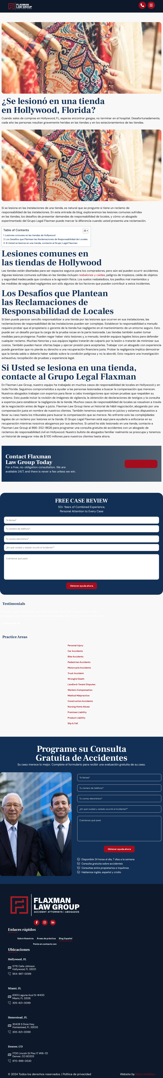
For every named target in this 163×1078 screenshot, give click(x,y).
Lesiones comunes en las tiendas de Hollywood (30, 235)
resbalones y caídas (92, 275)
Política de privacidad (77, 1074)
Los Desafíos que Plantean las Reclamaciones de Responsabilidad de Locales (47, 239)
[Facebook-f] (36, 922)
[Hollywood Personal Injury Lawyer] (20, 6)
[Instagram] (45, 922)
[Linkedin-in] (53, 922)
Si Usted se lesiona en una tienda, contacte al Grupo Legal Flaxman (41, 243)
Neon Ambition (145, 1074)
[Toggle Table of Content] (84, 230)
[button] (151, 5)
